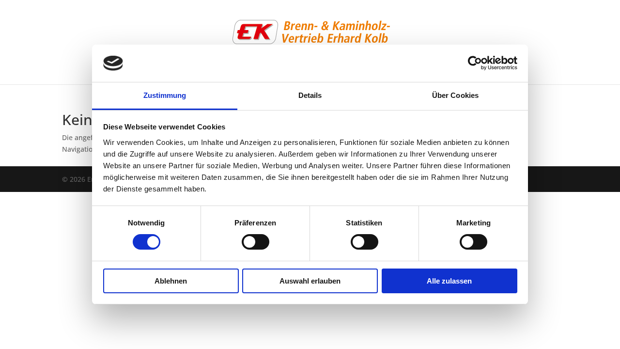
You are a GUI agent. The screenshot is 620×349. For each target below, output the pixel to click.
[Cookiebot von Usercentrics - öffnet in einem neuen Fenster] (475, 63)
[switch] (255, 242)
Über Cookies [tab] (455, 95)
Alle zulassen (449, 281)
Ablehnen (171, 281)
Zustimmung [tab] (164, 95)
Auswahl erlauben (310, 281)
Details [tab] (310, 95)
